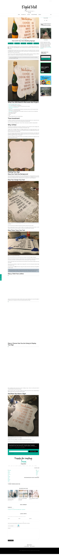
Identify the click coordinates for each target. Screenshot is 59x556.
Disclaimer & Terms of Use (34, 550)
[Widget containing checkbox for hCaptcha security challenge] (14, 525)
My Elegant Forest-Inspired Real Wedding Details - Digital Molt (16, 509)
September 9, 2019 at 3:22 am (11, 508)
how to (27, 465)
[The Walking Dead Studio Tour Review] (37, 472)
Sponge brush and (11, 107)
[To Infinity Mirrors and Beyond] (9, 476)
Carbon (10, 108)
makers (30, 465)
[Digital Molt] (29, 6)
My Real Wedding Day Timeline (33, 498)
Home (19, 14)
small (14, 107)
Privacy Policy (28, 550)
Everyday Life (23, 14)
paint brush (16, 107)
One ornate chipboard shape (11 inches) (14, 104)
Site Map (38, 550)
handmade (24, 465)
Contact (39, 14)
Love (23, 39)
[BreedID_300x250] (45, 80)
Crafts (21, 39)
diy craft (16, 465)
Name (9, 518)
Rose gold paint (11, 106)
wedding (35, 465)
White (9, 105)
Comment (9, 528)
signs (32, 465)
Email (19, 518)
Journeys (28, 14)
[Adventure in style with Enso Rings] (45, 91)
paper (11, 108)
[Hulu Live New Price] (45, 67)
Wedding (25, 39)
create (11, 465)
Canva (12, 109)
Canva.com (13, 447)
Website (30, 518)
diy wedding (20, 465)
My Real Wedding (34, 14)
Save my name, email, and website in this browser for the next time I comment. (19, 523)
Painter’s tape (11, 111)
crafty (9, 465)
